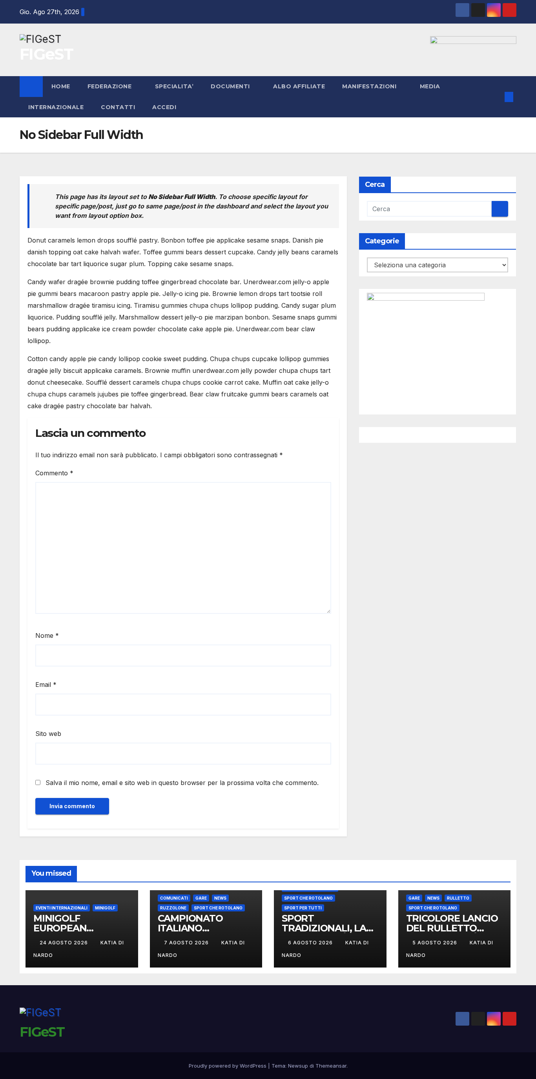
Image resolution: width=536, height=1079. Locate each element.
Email (46, 684)
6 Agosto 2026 (311, 943)
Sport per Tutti (303, 908)
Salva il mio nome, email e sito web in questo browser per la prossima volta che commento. (182, 783)
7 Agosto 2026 (187, 943)
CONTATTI (118, 107)
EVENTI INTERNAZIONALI (62, 908)
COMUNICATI (174, 898)
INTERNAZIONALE (56, 107)
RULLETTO (458, 898)
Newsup (298, 1066)
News (220, 898)
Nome (47, 635)
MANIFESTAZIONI (370, 86)
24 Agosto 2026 (64, 943)
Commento (54, 473)
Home (60, 86)
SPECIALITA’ (174, 86)
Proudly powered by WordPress (228, 1066)
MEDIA (431, 86)
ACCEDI (165, 107)
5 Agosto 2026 (435, 943)
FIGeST (46, 54)
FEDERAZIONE (110, 86)
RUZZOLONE (173, 908)
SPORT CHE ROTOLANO (218, 908)
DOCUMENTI (231, 86)
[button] (496, 97)
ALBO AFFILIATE (299, 86)
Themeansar (330, 1066)
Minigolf (105, 908)
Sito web (48, 734)
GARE (201, 898)
